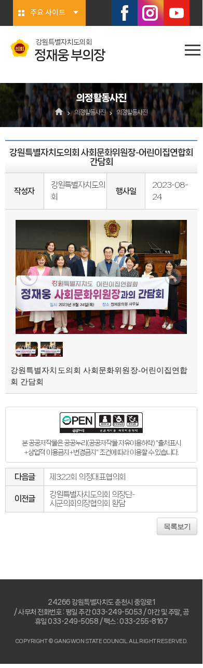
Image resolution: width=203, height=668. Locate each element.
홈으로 (59, 112)
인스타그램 (151, 13)
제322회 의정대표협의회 (87, 476)
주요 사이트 (47, 13)
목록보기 (177, 526)
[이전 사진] (29, 277)
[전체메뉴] (192, 50)
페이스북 (125, 13)
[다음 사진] (174, 277)
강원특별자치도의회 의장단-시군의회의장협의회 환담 (92, 499)
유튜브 (177, 13)
